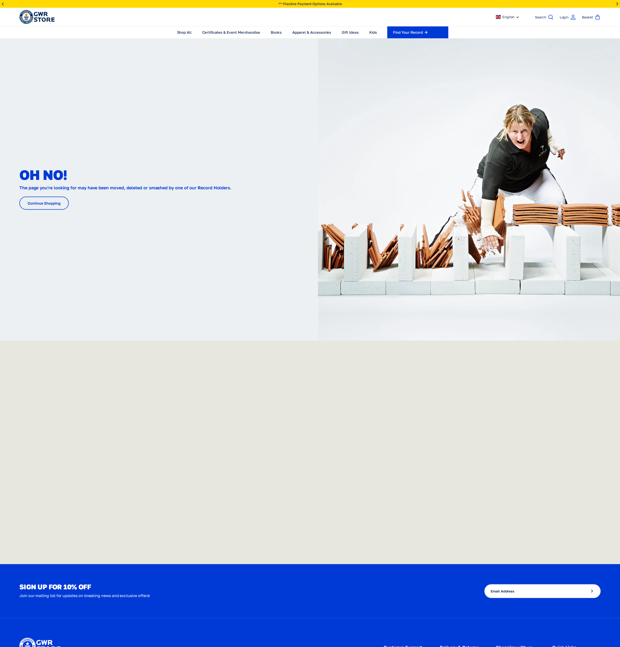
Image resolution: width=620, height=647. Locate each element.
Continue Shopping (44, 203)
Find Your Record (408, 32)
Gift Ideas (350, 32)
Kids (373, 32)
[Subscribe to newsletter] (594, 591)
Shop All (184, 32)
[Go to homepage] (36, 17)
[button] (507, 17)
